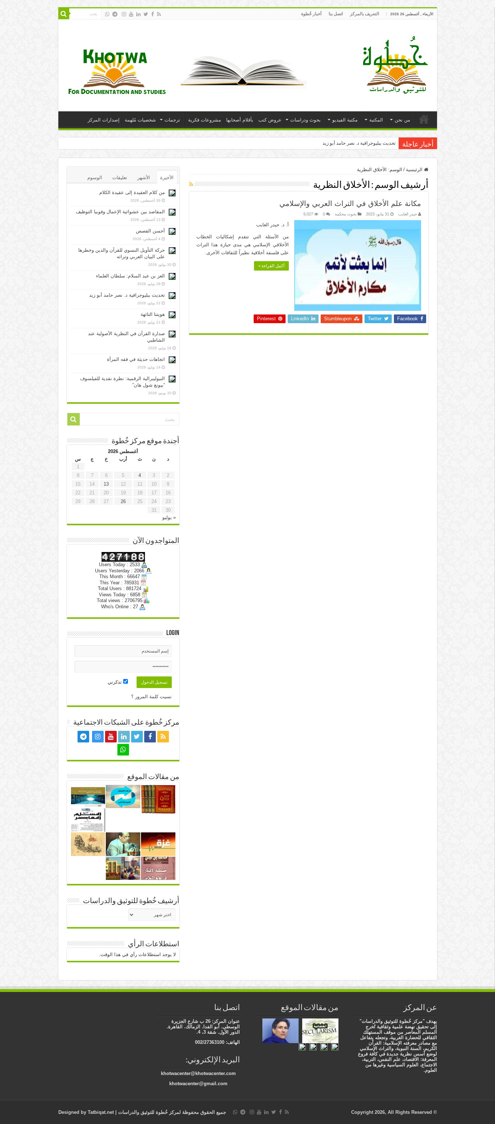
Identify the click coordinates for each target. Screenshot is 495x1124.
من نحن (402, 120)
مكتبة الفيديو (345, 120)
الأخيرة (167, 177)
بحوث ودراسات (305, 120)
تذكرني (115, 682)
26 (123, 501)
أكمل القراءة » (271, 265)
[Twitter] (146, 14)
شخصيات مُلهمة (140, 120)
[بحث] (63, 13)
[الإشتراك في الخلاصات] (191, 184)
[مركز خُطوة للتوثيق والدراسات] (397, 64)
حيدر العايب (407, 214)
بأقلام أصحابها (239, 120)
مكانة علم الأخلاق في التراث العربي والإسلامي (350, 203)
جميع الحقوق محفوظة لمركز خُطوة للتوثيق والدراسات (171, 1112)
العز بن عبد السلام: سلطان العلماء (130, 276)
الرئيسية (424, 119)
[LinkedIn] (138, 14)
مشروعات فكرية (204, 120)
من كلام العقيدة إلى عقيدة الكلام (132, 192)
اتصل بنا (336, 13)
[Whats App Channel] (107, 14)
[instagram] (124, 14)
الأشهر (143, 177)
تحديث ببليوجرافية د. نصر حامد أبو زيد (359, 143)
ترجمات (172, 120)
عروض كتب (270, 120)
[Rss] (159, 14)
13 (106, 484)
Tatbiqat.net (101, 1112)
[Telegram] (115, 14)
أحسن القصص (150, 231)
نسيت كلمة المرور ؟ (151, 696)
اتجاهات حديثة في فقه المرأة (136, 359)
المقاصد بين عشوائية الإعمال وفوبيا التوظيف (120, 211)
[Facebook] (152, 14)
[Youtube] (131, 14)
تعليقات (119, 177)
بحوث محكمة (346, 214)
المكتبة (376, 120)
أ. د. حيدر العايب (272, 224)
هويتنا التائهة (153, 314)
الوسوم (94, 177)
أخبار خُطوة (311, 13)
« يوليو (169, 517)
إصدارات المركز (104, 120)
